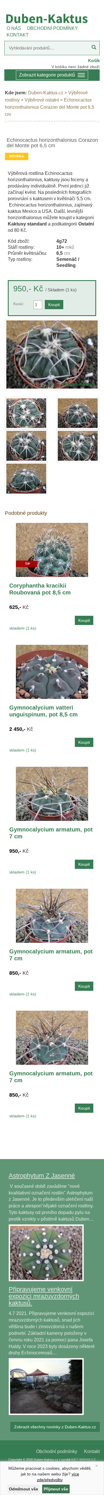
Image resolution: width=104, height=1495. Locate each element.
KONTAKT (18, 34)
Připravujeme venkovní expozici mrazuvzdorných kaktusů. (44, 1296)
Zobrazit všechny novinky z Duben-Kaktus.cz (55, 1427)
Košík (94, 60)
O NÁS (14, 28)
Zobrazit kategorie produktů (47, 74)
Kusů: (18, 304)
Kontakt (92, 1451)
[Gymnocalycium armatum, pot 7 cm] (52, 793)
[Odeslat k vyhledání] (94, 48)
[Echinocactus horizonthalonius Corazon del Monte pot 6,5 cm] (52, 354)
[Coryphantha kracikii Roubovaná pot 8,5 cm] (52, 549)
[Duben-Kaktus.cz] (52, 18)
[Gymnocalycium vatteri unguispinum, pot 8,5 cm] (52, 671)
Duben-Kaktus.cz (45, 92)
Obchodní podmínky (56, 1451)
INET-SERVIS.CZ (83, 1459)
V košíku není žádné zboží (75, 66)
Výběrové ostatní (42, 100)
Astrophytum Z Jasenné (42, 1175)
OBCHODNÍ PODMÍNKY (52, 28)
